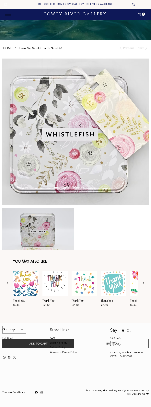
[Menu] (8, 14)
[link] (142, 14)
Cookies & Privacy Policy (63, 352)
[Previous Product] (7, 283)
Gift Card (7, 338)
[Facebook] (36, 392)
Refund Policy (57, 347)
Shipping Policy (58, 343)
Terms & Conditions (13, 391)
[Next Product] (143, 283)
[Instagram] (5, 4)
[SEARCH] (133, 4)
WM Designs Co (138, 393)
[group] (75, 292)
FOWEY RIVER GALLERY (75, 14)
